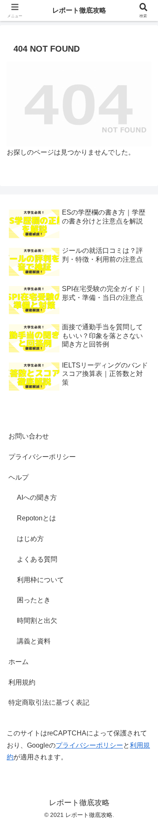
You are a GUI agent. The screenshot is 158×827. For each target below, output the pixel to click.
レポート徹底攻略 (79, 10)
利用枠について (40, 579)
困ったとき (34, 600)
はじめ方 (30, 538)
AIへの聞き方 (37, 497)
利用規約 (21, 682)
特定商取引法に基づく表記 (48, 702)
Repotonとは (36, 518)
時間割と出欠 (37, 620)
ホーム (18, 661)
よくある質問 (37, 559)
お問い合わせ (28, 436)
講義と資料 (34, 641)
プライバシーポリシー (42, 456)
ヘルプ (18, 477)
